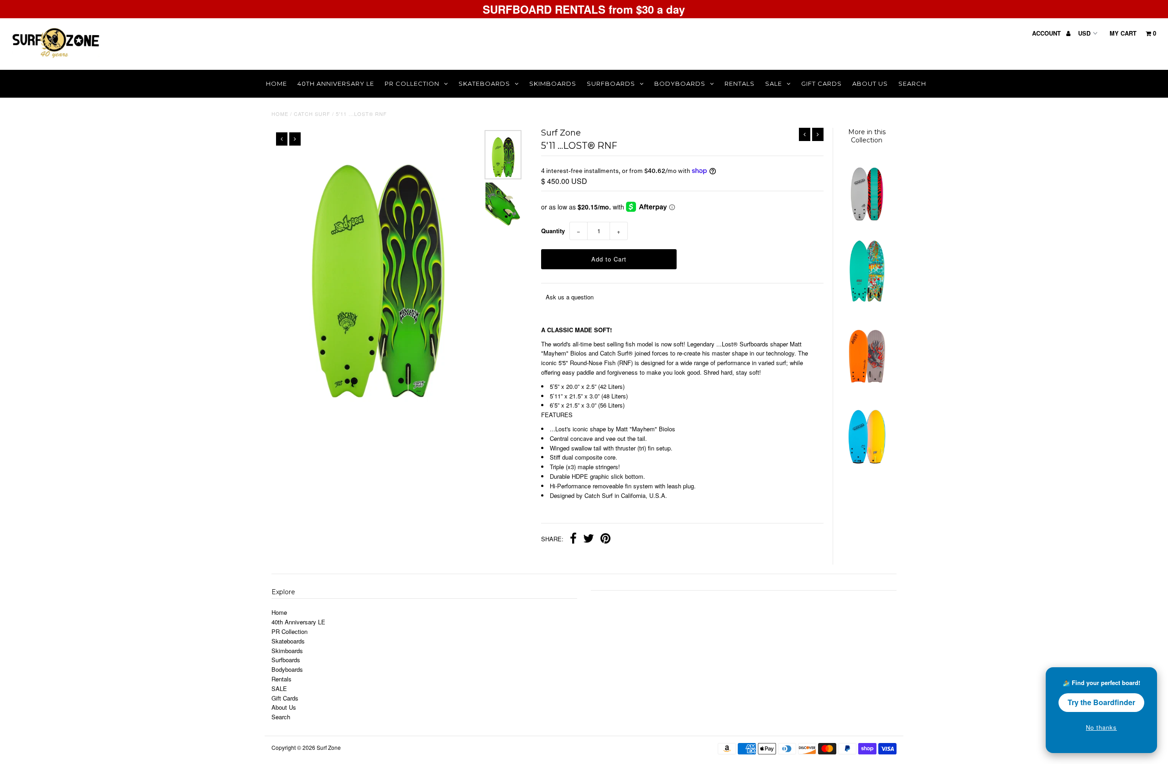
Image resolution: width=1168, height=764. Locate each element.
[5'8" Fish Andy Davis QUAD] (866, 301)
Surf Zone (329, 747)
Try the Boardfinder (1101, 702)
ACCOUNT (1047, 33)
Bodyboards (679, 83)
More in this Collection (867, 136)
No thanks (1101, 727)
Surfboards (611, 83)
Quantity (553, 230)
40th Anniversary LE (335, 83)
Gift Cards (821, 83)
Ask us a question (570, 297)
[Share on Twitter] (588, 539)
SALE (773, 83)
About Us (870, 83)
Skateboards (484, 83)
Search (912, 83)
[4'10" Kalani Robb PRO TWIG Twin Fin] (866, 219)
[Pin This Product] (605, 539)
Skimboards (552, 83)
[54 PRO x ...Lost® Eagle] (866, 381)
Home (276, 83)
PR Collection (412, 83)
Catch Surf (312, 113)
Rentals (740, 83)
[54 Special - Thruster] (866, 463)
